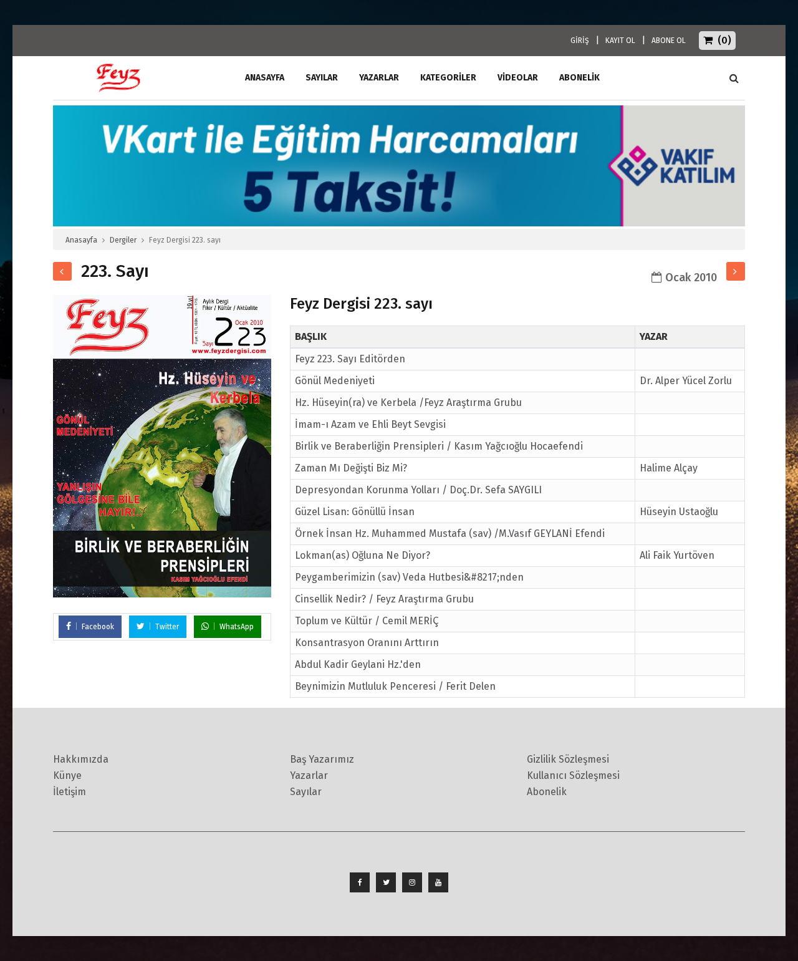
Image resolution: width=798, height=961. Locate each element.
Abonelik (547, 792)
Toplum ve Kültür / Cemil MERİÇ (366, 621)
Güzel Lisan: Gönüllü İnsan (355, 512)
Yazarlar (379, 77)
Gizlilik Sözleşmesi (568, 759)
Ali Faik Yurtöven (677, 555)
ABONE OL (668, 40)
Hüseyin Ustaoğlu (679, 512)
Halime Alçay (669, 468)
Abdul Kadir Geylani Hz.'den (358, 664)
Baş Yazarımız (322, 759)
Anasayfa (81, 240)
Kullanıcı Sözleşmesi (573, 775)
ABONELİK (579, 77)
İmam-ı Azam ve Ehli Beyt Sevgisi (370, 424)
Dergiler (123, 240)
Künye (67, 775)
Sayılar (321, 77)
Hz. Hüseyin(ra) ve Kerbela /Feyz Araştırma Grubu (408, 402)
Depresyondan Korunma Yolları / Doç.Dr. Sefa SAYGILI (418, 490)
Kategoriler (448, 77)
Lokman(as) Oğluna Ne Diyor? (362, 555)
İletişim (69, 792)
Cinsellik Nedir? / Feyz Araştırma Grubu (384, 599)
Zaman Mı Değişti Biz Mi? (351, 468)
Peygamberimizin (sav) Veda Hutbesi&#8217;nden (409, 577)
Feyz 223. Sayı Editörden (350, 359)
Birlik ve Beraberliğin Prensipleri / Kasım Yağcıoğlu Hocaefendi (439, 446)
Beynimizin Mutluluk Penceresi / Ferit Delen (395, 686)
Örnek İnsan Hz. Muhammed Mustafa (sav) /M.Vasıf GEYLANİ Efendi (450, 533)
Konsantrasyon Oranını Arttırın (367, 643)
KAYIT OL (620, 40)
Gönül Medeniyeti (335, 381)
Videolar (518, 77)
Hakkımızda (80, 759)
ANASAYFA (264, 77)
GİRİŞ (579, 40)
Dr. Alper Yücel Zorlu (686, 381)
